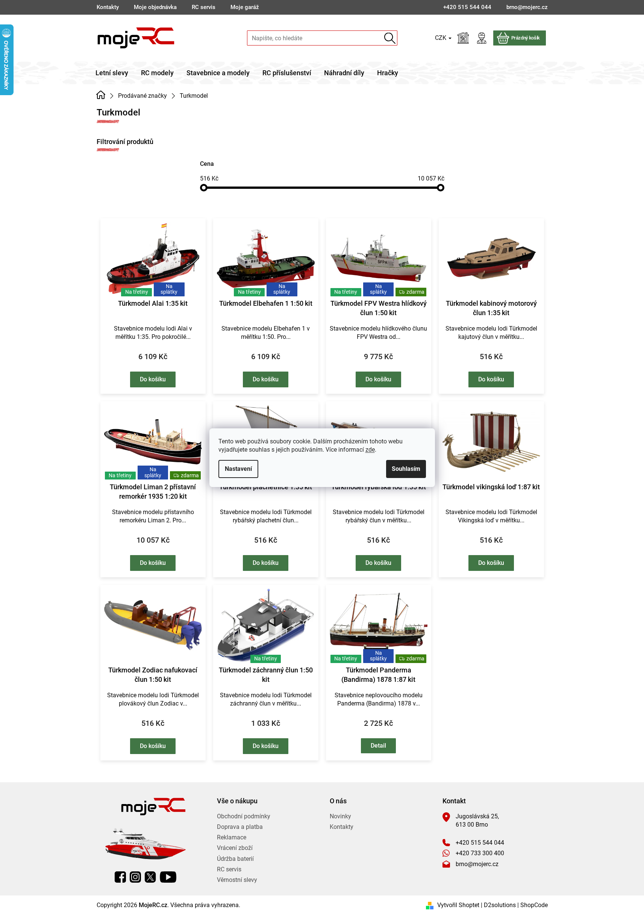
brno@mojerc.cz (477, 864)
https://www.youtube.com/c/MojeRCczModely (168, 877)
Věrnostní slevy (237, 879)
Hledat (390, 38)
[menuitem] (112, 73)
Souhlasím (406, 468)
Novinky (340, 816)
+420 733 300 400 (480, 853)
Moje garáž (244, 7)
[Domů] (101, 95)
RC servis (203, 7)
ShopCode (534, 905)
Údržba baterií (235, 858)
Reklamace (231, 837)
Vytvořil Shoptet (458, 905)
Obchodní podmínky (243, 816)
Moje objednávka (155, 7)
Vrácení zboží (235, 847)
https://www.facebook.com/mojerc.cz (120, 877)
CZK (441, 37)
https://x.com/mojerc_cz (150, 877)
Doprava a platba (240, 826)
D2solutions (500, 905)
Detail (378, 745)
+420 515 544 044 (480, 842)
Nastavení (238, 468)
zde (370, 449)
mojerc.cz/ (135, 877)
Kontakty (108, 7)
